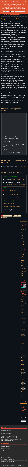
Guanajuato (23, 337)
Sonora (23, 384)
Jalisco (22, 346)
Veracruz (23, 396)
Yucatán (23, 399)
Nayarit (23, 358)
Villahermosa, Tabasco (8, 203)
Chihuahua (23, 326)
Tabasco (23, 387)
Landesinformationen (23, 230)
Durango (23, 334)
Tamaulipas (23, 390)
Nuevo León (22, 361)
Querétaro (23, 370)
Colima (22, 332)
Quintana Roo (23, 374)
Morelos (23, 355)
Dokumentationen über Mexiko (23, 263)
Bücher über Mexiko (23, 256)
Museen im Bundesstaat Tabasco (11, 206)
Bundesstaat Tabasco (8, 215)
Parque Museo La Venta (17, 179)
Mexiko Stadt (23, 300)
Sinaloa (23, 382)
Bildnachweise (4, 432)
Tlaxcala (23, 394)
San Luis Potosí (23, 378)
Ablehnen (12, 11)
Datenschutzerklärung (6, 433)
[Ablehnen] (26, 7)
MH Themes (22, 465)
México (22, 348)
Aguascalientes (23, 304)
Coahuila (23, 329)
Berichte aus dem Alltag (23, 242)
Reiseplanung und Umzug (23, 236)
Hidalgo (23, 343)
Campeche (23, 319)
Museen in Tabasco (16, 215)
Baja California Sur (23, 314)
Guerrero (23, 341)
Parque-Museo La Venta (12, 190)
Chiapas (23, 322)
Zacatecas (23, 401)
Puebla (22, 367)
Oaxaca (22, 364)
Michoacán (23, 352)
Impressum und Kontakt (6, 430)
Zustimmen (6, 11)
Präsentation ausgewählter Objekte (15, 184)
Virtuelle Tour (22, 166)
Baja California (23, 309)
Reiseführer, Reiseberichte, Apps (23, 271)
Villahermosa (4, 217)
